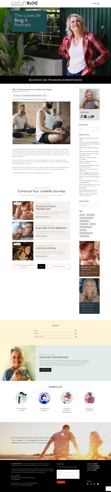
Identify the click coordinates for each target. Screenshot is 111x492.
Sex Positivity (83, 230)
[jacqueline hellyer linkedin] (87, 484)
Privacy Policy (14, 485)
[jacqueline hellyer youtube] (98, 484)
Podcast (36, 333)
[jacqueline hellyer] (44, 398)
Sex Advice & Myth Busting (85, 227)
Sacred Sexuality (83, 224)
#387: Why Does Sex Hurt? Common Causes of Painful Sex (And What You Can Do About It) (89, 144)
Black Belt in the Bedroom (51, 228)
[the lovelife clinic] (21, 398)
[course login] (95, 3)
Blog (35, 330)
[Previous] (2, 441)
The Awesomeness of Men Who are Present (34, 99)
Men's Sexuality (90, 214)
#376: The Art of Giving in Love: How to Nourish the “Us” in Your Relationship (89, 186)
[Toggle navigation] (98, 3)
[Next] (109, 441)
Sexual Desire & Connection (86, 233)
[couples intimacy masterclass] (67, 398)
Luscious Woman (46, 248)
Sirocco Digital (21, 485)
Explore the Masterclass (43, 217)
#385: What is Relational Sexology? (88, 151)
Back (41, 266)
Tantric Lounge (38, 336)
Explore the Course (42, 236)
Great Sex (82, 214)
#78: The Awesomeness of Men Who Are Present (32, 90)
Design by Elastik (29, 485)
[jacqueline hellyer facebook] (90, 484)
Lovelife (92, 464)
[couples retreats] (89, 398)
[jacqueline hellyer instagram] (94, 484)
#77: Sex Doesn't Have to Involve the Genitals (24, 266)
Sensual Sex (92, 224)
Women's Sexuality (84, 236)
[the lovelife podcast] (89, 99)
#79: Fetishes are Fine (59, 266)
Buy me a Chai (45, 369)
